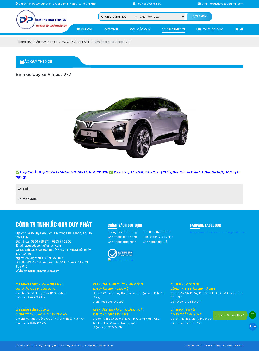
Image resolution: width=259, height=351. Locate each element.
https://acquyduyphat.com (43, 270)
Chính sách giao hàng (122, 237)
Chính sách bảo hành (122, 241)
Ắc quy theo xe (173, 29)
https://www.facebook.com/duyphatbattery (218, 232)
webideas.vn (105, 345)
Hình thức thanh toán (157, 232)
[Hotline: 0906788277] (252, 315)
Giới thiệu (111, 29)
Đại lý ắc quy (140, 29)
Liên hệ (238, 29)
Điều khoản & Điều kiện (158, 237)
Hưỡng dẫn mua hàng (122, 232)
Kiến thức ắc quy (209, 29)
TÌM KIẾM (201, 16)
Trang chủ (84, 29)
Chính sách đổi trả (155, 241)
